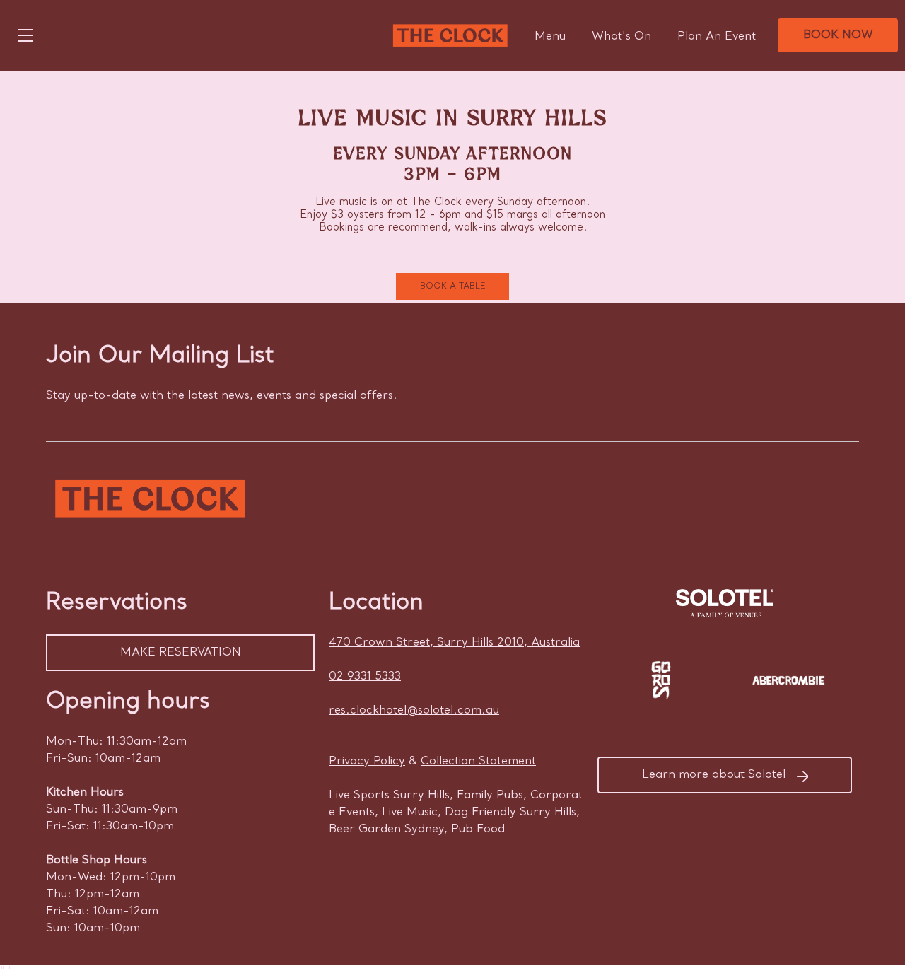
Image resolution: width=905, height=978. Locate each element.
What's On (621, 36)
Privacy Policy (367, 761)
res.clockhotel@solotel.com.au (414, 710)
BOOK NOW (838, 35)
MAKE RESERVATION (180, 652)
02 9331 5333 (365, 676)
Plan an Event (716, 36)
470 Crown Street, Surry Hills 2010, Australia (454, 642)
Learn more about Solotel (714, 775)
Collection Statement (478, 761)
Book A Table (453, 286)
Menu (550, 36)
